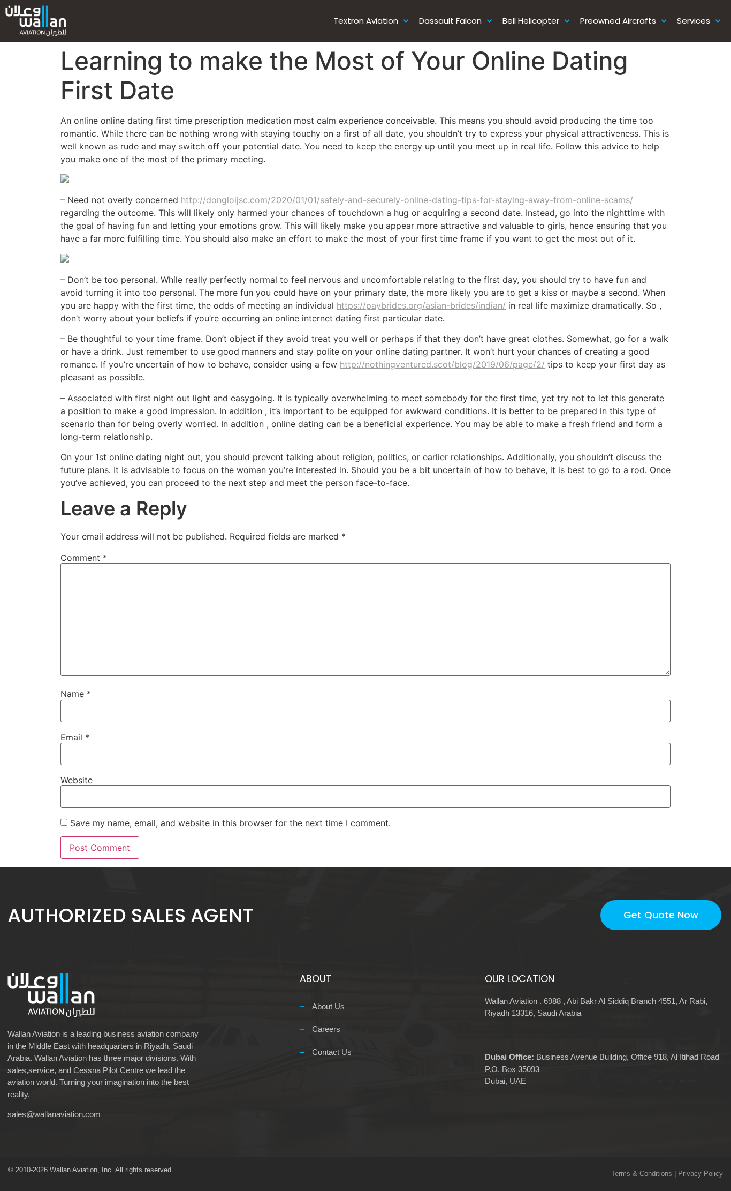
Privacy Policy (700, 1174)
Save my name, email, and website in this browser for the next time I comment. (230, 823)
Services (693, 20)
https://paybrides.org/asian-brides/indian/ (421, 305)
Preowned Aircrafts (618, 20)
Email (74, 737)
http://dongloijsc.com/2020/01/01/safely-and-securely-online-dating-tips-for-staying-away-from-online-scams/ (407, 199)
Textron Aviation (365, 20)
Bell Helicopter (530, 20)
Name (75, 694)
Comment (83, 557)
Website (76, 780)
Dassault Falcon (450, 20)
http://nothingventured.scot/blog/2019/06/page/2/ (442, 364)
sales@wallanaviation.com (54, 1114)
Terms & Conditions (641, 1174)
